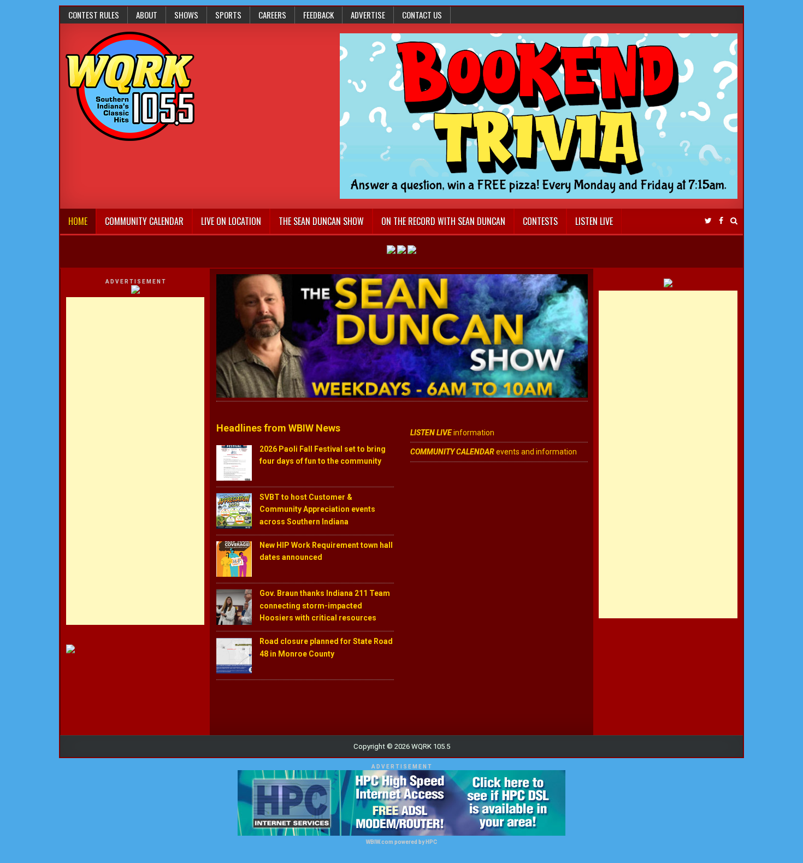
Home (77, 221)
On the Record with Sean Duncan (443, 221)
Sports (228, 15)
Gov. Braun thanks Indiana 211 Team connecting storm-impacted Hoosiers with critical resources (324, 605)
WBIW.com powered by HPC (401, 842)
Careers (272, 15)
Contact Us (422, 15)
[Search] (733, 221)
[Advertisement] (135, 461)
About (146, 15)
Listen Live (594, 221)
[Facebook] (721, 221)
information (452, 432)
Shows (186, 15)
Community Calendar (144, 221)
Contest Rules (93, 15)
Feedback (318, 15)
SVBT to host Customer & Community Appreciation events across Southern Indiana (317, 509)
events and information (493, 451)
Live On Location (231, 221)
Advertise (368, 15)
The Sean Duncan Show (321, 221)
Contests (540, 221)
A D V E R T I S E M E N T (135, 282)
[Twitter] (708, 221)
